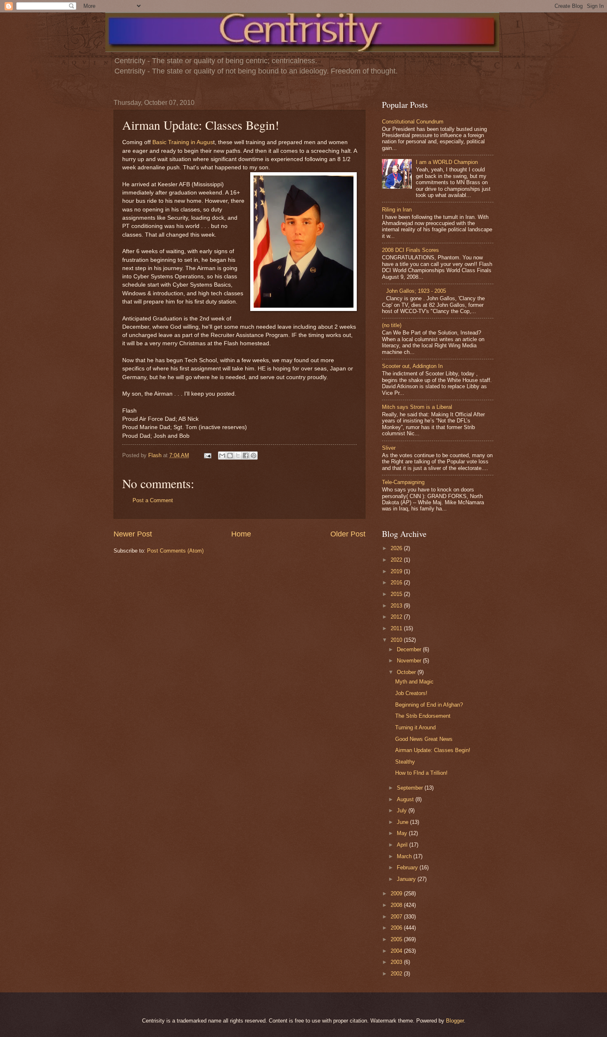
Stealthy (405, 762)
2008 (397, 905)
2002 (397, 974)
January (407, 879)
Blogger (455, 1021)
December (410, 649)
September (410, 788)
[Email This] (222, 455)
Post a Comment (153, 500)
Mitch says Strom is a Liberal (417, 407)
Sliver (389, 448)
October (407, 672)
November (410, 660)
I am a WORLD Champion (447, 162)
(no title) (391, 325)
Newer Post (133, 534)
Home (241, 534)
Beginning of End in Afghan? (429, 705)
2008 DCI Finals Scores (410, 250)
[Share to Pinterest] (253, 455)
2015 (397, 594)
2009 (397, 893)
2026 (397, 548)
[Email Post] (207, 455)
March (405, 856)
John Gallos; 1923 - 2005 (416, 291)
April (403, 845)
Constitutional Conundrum (412, 122)
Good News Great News (424, 739)
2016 (397, 582)
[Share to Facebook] (246, 455)
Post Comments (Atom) (175, 551)
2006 (397, 928)
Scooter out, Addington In (412, 366)
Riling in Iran (397, 209)
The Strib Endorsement (423, 716)
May (403, 833)
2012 (397, 617)
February (408, 867)
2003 (397, 962)
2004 (397, 951)
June (403, 822)
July (402, 810)
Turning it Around (415, 727)
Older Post (347, 534)
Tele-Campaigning (403, 482)
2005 (397, 939)
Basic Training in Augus (182, 142)
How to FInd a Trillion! (421, 773)
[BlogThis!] (230, 455)
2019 (397, 571)
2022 (397, 560)
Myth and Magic (414, 682)
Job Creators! (411, 693)
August (406, 799)
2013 (397, 606)
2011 (397, 628)
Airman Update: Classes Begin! (432, 750)
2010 (397, 640)
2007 (397, 917)
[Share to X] (238, 455)
